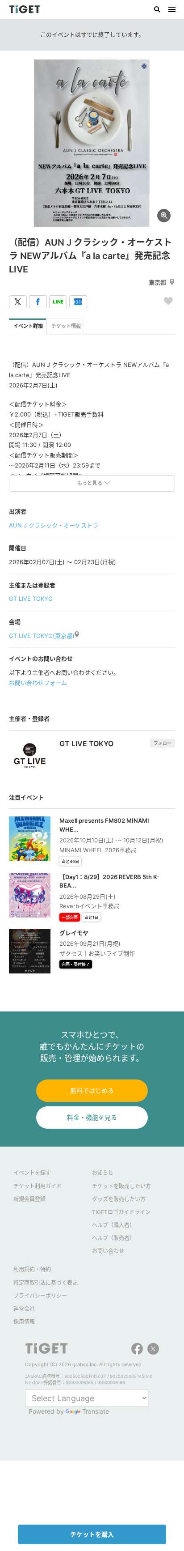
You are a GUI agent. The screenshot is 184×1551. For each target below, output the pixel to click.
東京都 (157, 282)
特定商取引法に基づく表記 (45, 1282)
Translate (95, 1411)
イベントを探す (32, 1172)
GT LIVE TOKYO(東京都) (42, 635)
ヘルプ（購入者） (113, 1225)
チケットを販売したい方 (121, 1186)
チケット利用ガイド (37, 1186)
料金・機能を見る (92, 1117)
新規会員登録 (29, 1199)
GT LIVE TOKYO (31, 598)
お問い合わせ (108, 1251)
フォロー (162, 743)
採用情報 (24, 1321)
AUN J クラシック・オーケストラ (53, 525)
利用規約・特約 (32, 1269)
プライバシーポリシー (40, 1295)
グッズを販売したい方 (119, 1199)
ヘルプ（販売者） (113, 1238)
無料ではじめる (92, 1090)
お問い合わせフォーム (38, 682)
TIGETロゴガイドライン (121, 1212)
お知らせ (102, 1172)
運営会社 (24, 1308)
